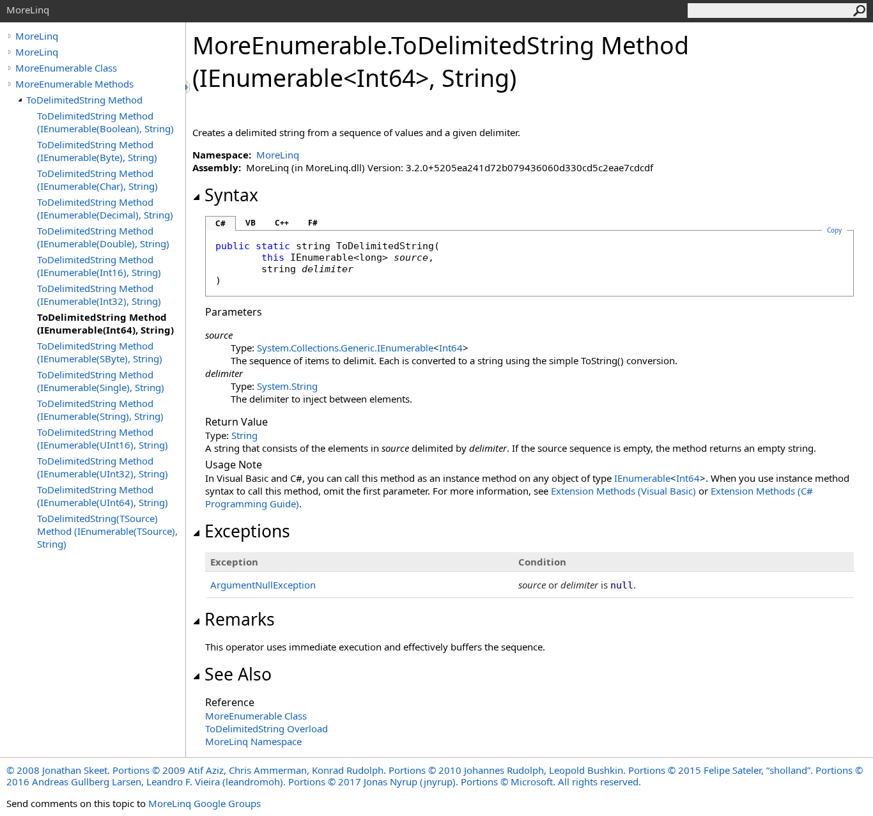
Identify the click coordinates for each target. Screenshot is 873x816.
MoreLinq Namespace (253, 741)
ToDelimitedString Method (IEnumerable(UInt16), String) (102, 438)
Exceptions (247, 531)
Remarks (240, 619)
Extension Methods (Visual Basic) (623, 490)
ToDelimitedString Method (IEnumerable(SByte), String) (99, 352)
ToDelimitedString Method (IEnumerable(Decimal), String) (105, 208)
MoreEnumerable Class (66, 67)
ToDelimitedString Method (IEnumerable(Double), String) (103, 237)
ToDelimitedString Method (84, 99)
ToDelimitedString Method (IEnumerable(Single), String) (100, 381)
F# (313, 222)
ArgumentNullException (263, 584)
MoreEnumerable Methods (74, 83)
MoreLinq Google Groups (204, 803)
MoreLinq (36, 35)
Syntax (231, 194)
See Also (238, 674)
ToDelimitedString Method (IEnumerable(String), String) (100, 409)
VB (250, 222)
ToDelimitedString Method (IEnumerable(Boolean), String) (105, 122)
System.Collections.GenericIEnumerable (345, 347)
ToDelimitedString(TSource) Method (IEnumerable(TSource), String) (107, 531)
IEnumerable (642, 478)
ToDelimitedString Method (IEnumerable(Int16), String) (99, 266)
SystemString (287, 386)
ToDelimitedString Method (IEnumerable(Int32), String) (99, 294)
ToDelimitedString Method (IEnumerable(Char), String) (97, 179)
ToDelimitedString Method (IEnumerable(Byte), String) (97, 151)
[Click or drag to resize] (188, 87)
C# (220, 223)
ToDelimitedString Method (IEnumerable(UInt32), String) (102, 467)
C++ (282, 222)
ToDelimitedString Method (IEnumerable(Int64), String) (105, 323)
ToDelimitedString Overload (266, 728)
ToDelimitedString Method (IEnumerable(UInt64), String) (102, 496)
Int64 (451, 347)
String (244, 435)
